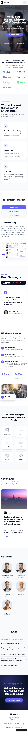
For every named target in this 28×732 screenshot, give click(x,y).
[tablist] (14, 211)
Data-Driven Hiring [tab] (14, 211)
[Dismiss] (26, 730)
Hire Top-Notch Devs (14, 34)
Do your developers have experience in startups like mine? (13, 649)
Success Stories (8, 723)
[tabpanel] (14, 239)
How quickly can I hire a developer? (12, 639)
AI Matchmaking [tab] (14, 207)
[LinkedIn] (23, 723)
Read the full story (9, 536)
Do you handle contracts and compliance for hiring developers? (11, 659)
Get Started (17, 723)
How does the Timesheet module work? (13, 654)
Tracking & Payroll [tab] (14, 215)
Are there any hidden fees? (9, 665)
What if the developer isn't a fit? (11, 643)
